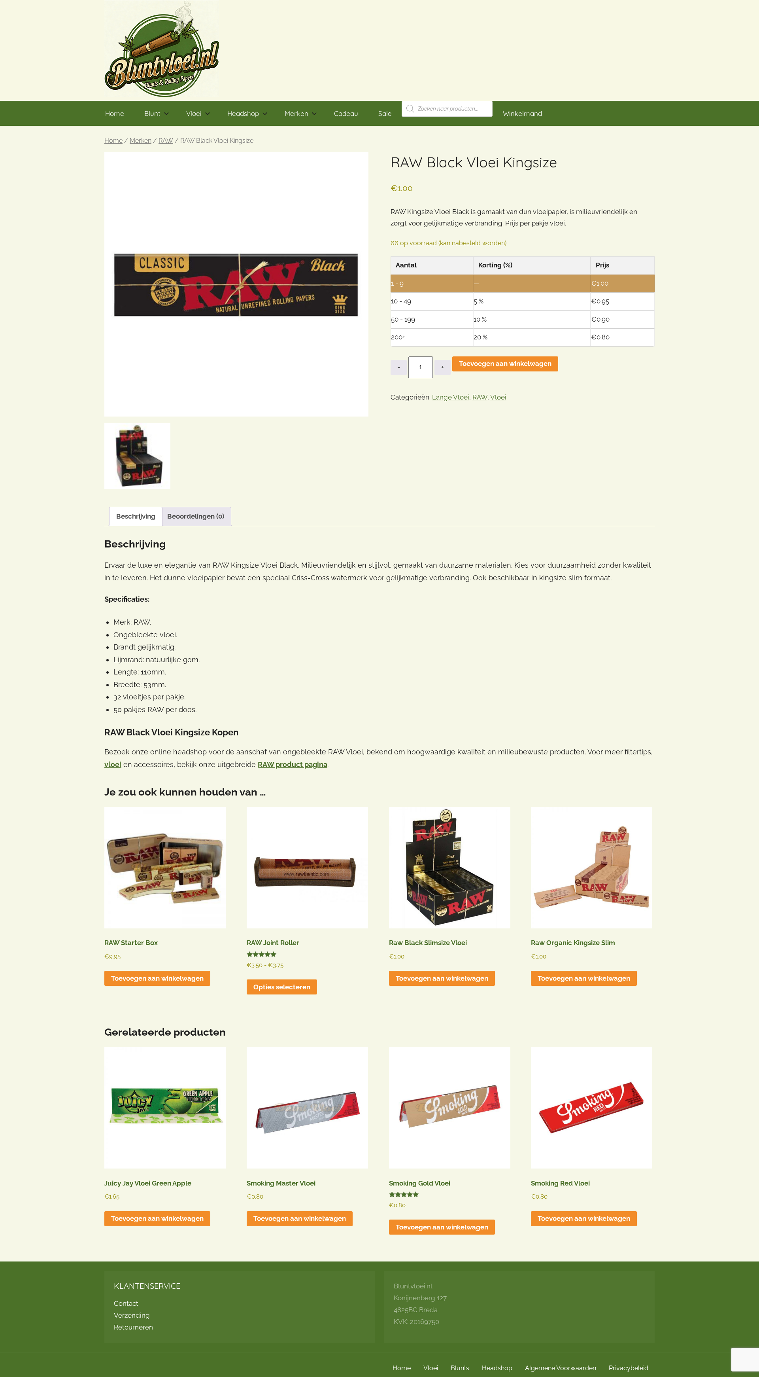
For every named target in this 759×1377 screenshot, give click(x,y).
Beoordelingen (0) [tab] (195, 516)
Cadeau (346, 113)
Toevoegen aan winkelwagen (505, 363)
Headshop (243, 113)
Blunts (460, 1368)
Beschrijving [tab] (135, 516)
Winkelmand (522, 113)
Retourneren (133, 1327)
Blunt (152, 113)
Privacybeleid (628, 1368)
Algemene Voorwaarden (560, 1368)
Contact (126, 1303)
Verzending (132, 1315)
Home (114, 113)
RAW (166, 140)
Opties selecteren (281, 987)
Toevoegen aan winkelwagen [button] (157, 978)
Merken (296, 113)
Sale (385, 113)
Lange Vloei (450, 397)
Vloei (194, 113)
